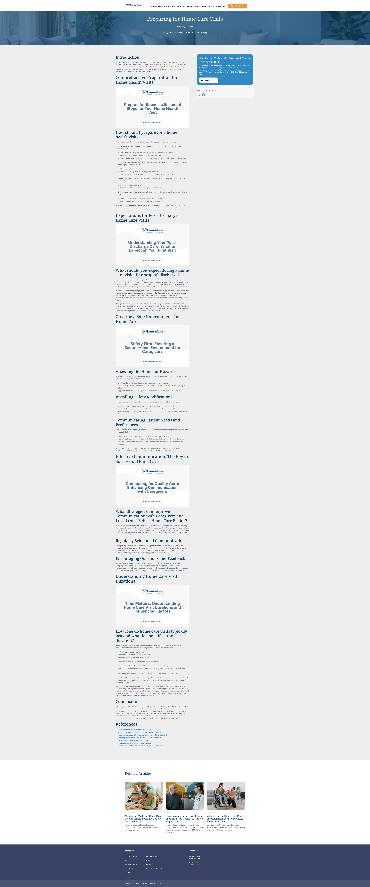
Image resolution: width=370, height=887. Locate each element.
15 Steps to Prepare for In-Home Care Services (135, 730)
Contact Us (129, 868)
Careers (218, 6)
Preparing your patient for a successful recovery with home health (142, 735)
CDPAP (173, 6)
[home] (132, 5)
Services (167, 6)
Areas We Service (200, 6)
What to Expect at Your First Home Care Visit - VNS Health (139, 732)
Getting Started (188, 6)
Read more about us (208, 80)
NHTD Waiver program (154, 868)
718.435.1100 (195, 863)
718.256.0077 (194, 865)
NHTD (179, 6)
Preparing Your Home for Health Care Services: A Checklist (139, 738)
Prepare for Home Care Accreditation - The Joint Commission (140, 746)
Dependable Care (156, 6)
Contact (211, 6)
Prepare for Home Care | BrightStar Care (133, 740)
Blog (224, 6)
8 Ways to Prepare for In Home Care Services (134, 743)
